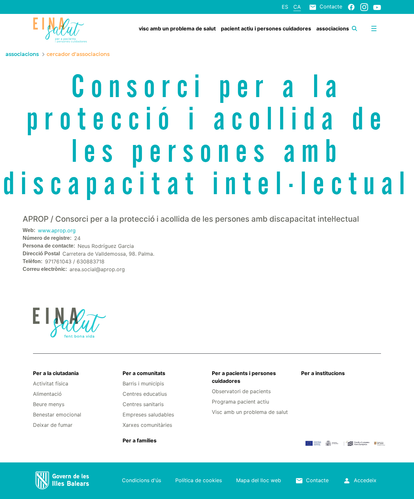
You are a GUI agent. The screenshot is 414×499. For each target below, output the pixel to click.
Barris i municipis (143, 383)
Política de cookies (198, 480)
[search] (354, 28)
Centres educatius (145, 394)
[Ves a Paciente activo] (62, 30)
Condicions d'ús (141, 480)
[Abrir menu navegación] (373, 28)
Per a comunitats (144, 373)
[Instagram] (364, 7)
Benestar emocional (57, 414)
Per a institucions (323, 373)
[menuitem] (177, 28)
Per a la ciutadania (56, 373)
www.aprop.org (57, 230)
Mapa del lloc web (258, 480)
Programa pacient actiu (240, 401)
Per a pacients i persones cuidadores (244, 377)
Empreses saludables (148, 414)
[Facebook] (351, 7)
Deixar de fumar (52, 425)
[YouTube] (377, 7)
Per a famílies (140, 440)
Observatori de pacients (241, 391)
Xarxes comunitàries (147, 425)
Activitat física (50, 383)
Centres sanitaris (143, 404)
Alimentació (47, 394)
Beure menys (48, 404)
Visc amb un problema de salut (250, 412)
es (285, 7)
